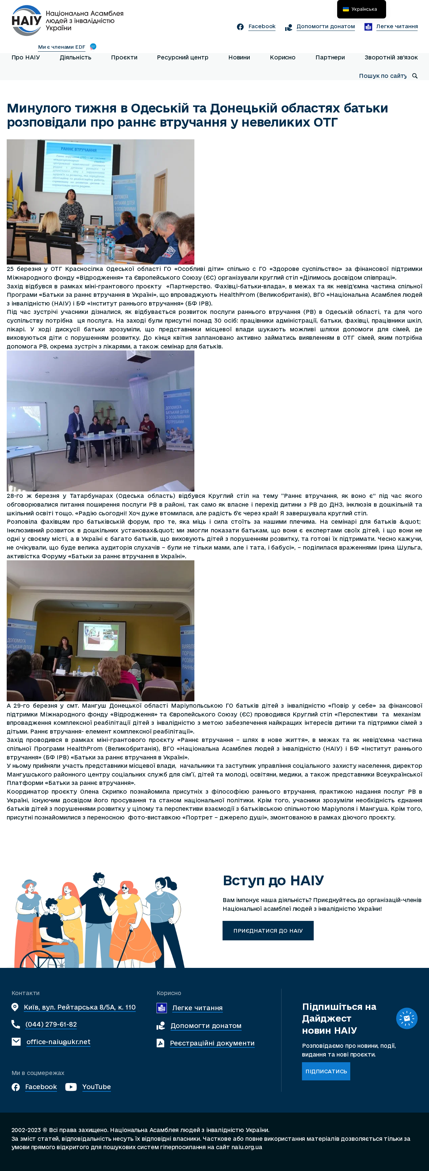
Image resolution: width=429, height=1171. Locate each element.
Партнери (330, 57)
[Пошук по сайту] (415, 76)
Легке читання (197, 1007)
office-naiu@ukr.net (58, 1041)
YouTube (96, 1086)
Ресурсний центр (182, 57)
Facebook (41, 1086)
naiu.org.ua (247, 1147)
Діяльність (75, 57)
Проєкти (124, 57)
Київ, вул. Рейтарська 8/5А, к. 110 (80, 1007)
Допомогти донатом (206, 1025)
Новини (239, 57)
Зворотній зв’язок (391, 57)
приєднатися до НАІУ (268, 931)
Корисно (283, 57)
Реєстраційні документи (212, 1042)
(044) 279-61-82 (51, 1024)
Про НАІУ (25, 57)
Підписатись (326, 1071)
